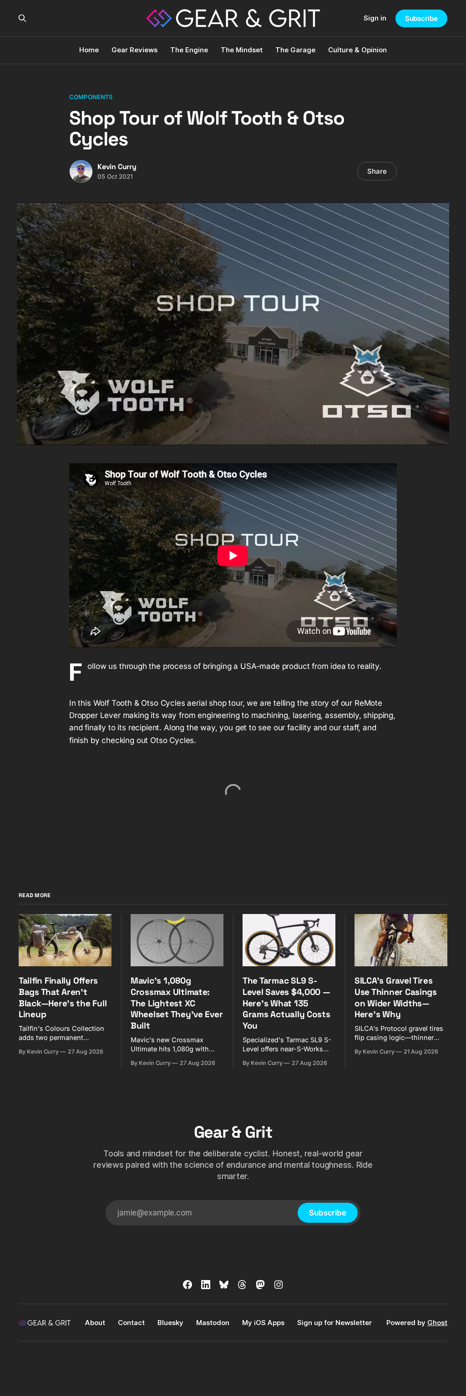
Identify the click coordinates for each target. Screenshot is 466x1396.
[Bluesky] (223, 1284)
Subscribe (421, 18)
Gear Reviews (134, 49)
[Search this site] (22, 18)
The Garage (295, 49)
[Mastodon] (260, 1284)
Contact (131, 1322)
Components (90, 96)
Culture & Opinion (357, 49)
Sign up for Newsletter (334, 1322)
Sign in (375, 18)
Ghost (437, 1322)
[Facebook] (187, 1284)
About (95, 1322)
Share (377, 171)
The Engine (189, 49)
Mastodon (212, 1322)
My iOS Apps (263, 1322)
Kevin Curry (117, 166)
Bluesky (170, 1322)
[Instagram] (278, 1284)
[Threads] (242, 1284)
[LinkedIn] (205, 1284)
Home (89, 49)
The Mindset (242, 49)
